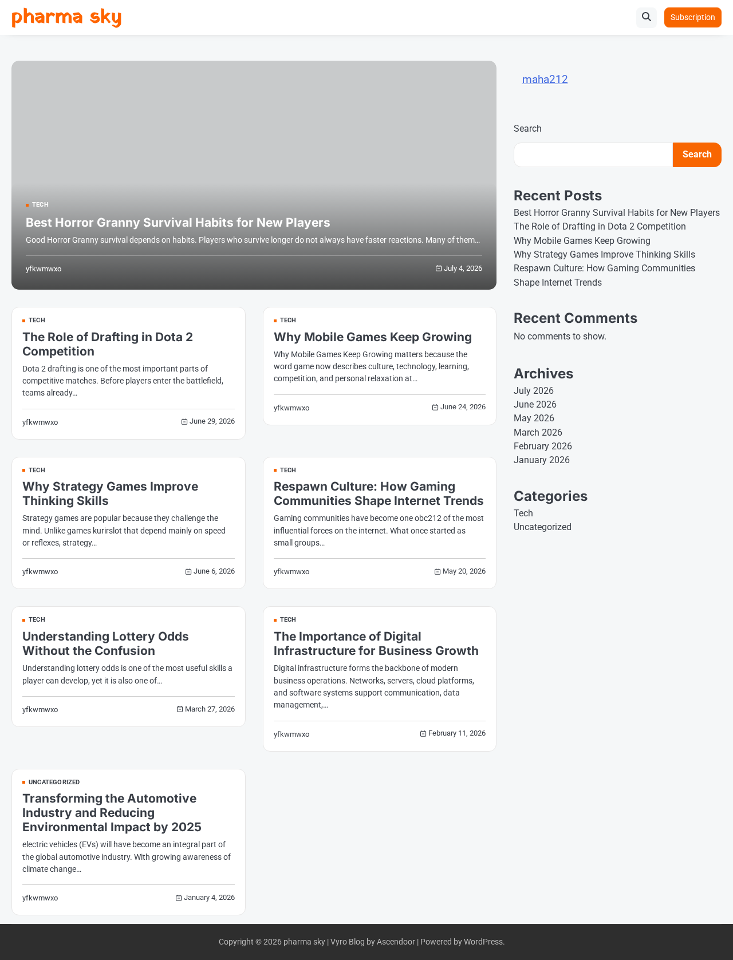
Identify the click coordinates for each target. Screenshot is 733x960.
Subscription (693, 17)
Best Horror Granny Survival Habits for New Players (178, 222)
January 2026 (542, 460)
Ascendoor (396, 941)
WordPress (483, 941)
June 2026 (535, 404)
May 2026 (534, 418)
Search (528, 129)
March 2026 (538, 432)
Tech (40, 205)
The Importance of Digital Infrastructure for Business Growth (376, 643)
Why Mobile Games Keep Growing (373, 337)
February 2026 (543, 446)
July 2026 (534, 390)
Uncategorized (54, 783)
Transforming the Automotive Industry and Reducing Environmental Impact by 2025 (112, 812)
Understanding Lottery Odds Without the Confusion (105, 643)
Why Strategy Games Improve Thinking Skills (604, 254)
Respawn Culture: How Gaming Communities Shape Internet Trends (379, 493)
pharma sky (66, 17)
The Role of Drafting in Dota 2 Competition (600, 226)
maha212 (545, 79)
